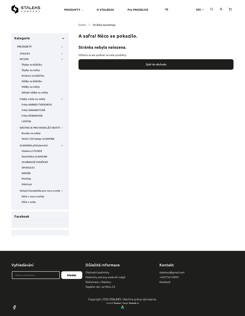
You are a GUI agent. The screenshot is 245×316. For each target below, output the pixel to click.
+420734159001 (169, 277)
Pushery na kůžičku (33, 75)
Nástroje (27, 184)
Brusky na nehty (31, 133)
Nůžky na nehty (31, 86)
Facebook (165, 282)
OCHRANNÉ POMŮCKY (35, 162)
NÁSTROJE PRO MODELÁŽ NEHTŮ (40, 127)
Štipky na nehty (31, 70)
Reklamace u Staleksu (98, 282)
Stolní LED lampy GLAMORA (38, 138)
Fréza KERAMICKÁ (32, 115)
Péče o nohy (29, 202)
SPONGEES (28, 167)
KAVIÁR (26, 173)
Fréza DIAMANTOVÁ (33, 110)
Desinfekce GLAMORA (34, 156)
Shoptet (117, 302)
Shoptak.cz (134, 302)
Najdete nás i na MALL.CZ (100, 286)
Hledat (71, 275)
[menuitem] (77, 9)
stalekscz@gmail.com (172, 272)
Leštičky (26, 121)
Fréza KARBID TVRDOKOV (37, 104)
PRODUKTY (24, 46)
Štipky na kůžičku (32, 64)
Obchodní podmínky (97, 272)
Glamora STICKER (32, 151)
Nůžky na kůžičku (32, 81)
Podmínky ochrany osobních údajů (105, 277)
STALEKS (25, 53)
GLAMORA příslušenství (34, 145)
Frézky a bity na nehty (32, 99)
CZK (198, 9)
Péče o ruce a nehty (33, 196)
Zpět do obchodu (156, 64)
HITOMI (24, 59)
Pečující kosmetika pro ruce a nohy (40, 190)
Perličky (26, 178)
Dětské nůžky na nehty (35, 92)
